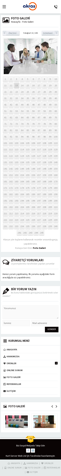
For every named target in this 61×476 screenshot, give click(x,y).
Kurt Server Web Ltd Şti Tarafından (23, 456)
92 (11, 136)
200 (55, 200)
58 (44, 111)
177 (39, 188)
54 (22, 111)
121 (5, 156)
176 (33, 188)
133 (16, 162)
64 (22, 117)
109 (50, 143)
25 (28, 92)
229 (50, 220)
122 (11, 156)
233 (16, 226)
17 (39, 85)
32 (11, 98)
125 (27, 156)
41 (5, 104)
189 (50, 194)
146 (33, 168)
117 (39, 149)
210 (55, 207)
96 (33, 136)
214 (22, 213)
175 (27, 188)
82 (11, 130)
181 (5, 194)
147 (39, 168)
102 (11, 143)
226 (33, 220)
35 (28, 98)
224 (22, 220)
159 (50, 175)
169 (50, 181)
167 (39, 181)
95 (28, 136)
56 (33, 111)
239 (50, 226)
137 (39, 162)
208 (44, 207)
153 (16, 175)
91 (5, 136)
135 (27, 162)
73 (16, 124)
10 (56, 79)
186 (33, 194)
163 (16, 181)
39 (50, 98)
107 (39, 143)
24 (22, 92)
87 (39, 130)
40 (56, 98)
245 (42, 232)
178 (44, 188)
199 (50, 200)
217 (39, 213)
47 (39, 104)
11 (5, 85)
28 (44, 92)
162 (11, 181)
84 (22, 130)
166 (33, 181)
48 (44, 104)
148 (44, 168)
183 (16, 194)
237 (39, 226)
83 (16, 130)
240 (55, 226)
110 (55, 143)
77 (39, 124)
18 (44, 85)
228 (44, 220)
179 (50, 188)
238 (44, 226)
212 (11, 213)
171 (5, 188)
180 (55, 188)
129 (50, 156)
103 (16, 143)
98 (44, 136)
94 (22, 136)
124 (22, 156)
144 (22, 168)
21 (5, 92)
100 (55, 136)
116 (33, 149)
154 (22, 175)
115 (27, 149)
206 (33, 207)
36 (33, 98)
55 (28, 111)
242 (25, 232)
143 (16, 168)
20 (56, 85)
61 (5, 117)
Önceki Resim (11, 33)
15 (28, 85)
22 (11, 92)
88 (44, 130)
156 (33, 175)
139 (50, 162)
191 (5, 200)
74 (22, 124)
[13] (30, 72)
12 (11, 85)
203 (16, 207)
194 (22, 200)
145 (27, 168)
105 (27, 143)
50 (56, 104)
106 (33, 143)
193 (16, 200)
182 (11, 194)
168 (44, 181)
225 (27, 220)
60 (56, 111)
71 (5, 124)
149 (50, 168)
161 (5, 181)
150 (55, 168)
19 (50, 85)
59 (50, 111)
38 (44, 98)
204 (22, 207)
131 (5, 162)
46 (33, 104)
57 (39, 111)
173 (16, 188)
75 (28, 124)
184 (22, 194)
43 (16, 104)
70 (56, 117)
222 (11, 220)
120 (55, 149)
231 (5, 226)
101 (5, 143)
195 (27, 200)
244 (36, 232)
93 (16, 136)
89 (50, 130)
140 (55, 162)
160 (55, 175)
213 (16, 213)
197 (39, 200)
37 (39, 98)
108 (44, 143)
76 (33, 124)
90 (56, 130)
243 (30, 232)
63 (16, 117)
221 (5, 220)
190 (55, 194)
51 (5, 111)
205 (27, 207)
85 (28, 130)
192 (11, 200)
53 (16, 111)
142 (11, 168)
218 (44, 213)
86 (33, 130)
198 (44, 200)
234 (22, 226)
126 (33, 156)
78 (44, 124)
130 (55, 156)
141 (5, 168)
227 (39, 220)
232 (11, 226)
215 (27, 213)
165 (27, 181)
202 (11, 207)
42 (11, 104)
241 (19, 232)
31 (5, 98)
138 (44, 162)
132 (11, 162)
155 (27, 175)
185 (27, 194)
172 (11, 188)
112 (11, 149)
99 (50, 136)
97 (39, 136)
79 (50, 124)
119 (50, 149)
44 (22, 104)
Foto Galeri (28, 22)
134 (22, 162)
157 (39, 175)
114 (22, 149)
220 (55, 213)
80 (56, 124)
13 (16, 85)
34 (22, 98)
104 (22, 143)
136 (33, 162)
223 (16, 220)
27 (39, 92)
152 (11, 175)
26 (33, 92)
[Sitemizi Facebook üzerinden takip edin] (28, 451)
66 (33, 117)
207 (39, 207)
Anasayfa (15, 22)
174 (22, 188)
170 (55, 181)
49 (50, 104)
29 (50, 92)
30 (56, 92)
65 (28, 117)
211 (5, 213)
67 (39, 117)
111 (5, 149)
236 (33, 226)
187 (39, 194)
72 (11, 124)
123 (16, 156)
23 (16, 92)
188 (44, 194)
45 (28, 104)
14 (22, 85)
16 (33, 85)
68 (44, 117)
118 (44, 149)
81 (5, 130)
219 (50, 213)
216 (33, 213)
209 (50, 207)
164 (22, 181)
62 (11, 117)
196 (33, 200)
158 (44, 175)
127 (39, 156)
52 (11, 111)
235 (27, 226)
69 (50, 117)
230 (55, 220)
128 (44, 156)
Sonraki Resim (50, 33)
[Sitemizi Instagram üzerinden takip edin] (33, 451)
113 (16, 149)
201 (5, 207)
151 (5, 175)
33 (16, 98)
